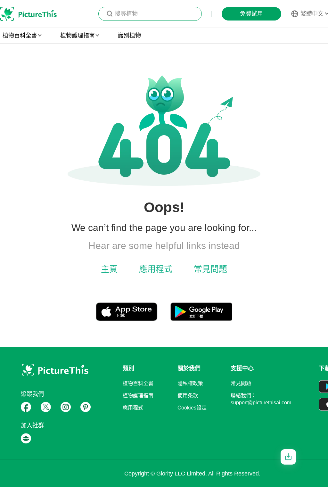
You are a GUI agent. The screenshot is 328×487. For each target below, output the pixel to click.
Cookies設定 (192, 407)
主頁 (110, 269)
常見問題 (210, 269)
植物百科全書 (138, 383)
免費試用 (251, 14)
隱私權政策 (190, 383)
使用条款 (187, 395)
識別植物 (129, 35)
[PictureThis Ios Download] (133, 318)
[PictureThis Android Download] (201, 318)
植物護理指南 (138, 395)
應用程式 (157, 269)
